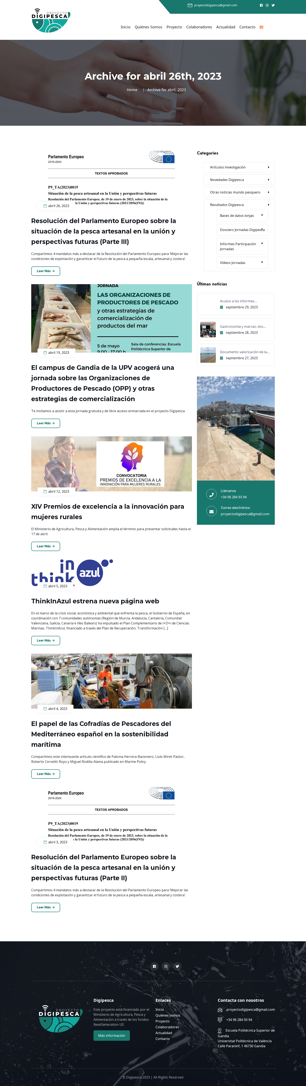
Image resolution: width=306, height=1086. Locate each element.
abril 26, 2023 (58, 205)
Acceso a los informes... (238, 301)
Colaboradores (199, 26)
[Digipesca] (51, 20)
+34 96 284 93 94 (234, 497)
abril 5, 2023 (57, 586)
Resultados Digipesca (227, 204)
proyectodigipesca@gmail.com (215, 5)
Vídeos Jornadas (232, 262)
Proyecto (174, 26)
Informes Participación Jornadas (238, 246)
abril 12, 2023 (58, 491)
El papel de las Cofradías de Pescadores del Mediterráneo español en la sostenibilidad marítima (101, 734)
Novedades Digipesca (227, 179)
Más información (111, 1035)
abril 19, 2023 (58, 352)
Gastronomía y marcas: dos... (243, 326)
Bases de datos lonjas (237, 215)
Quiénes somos (148, 26)
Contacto (247, 26)
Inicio (126, 26)
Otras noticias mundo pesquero (235, 192)
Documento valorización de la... (244, 352)
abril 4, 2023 (57, 708)
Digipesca (134, 1077)
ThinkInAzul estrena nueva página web (95, 601)
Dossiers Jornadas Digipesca (242, 229)
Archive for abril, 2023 (166, 89)
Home (133, 89)
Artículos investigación (228, 167)
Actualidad (225, 26)
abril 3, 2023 (57, 842)
